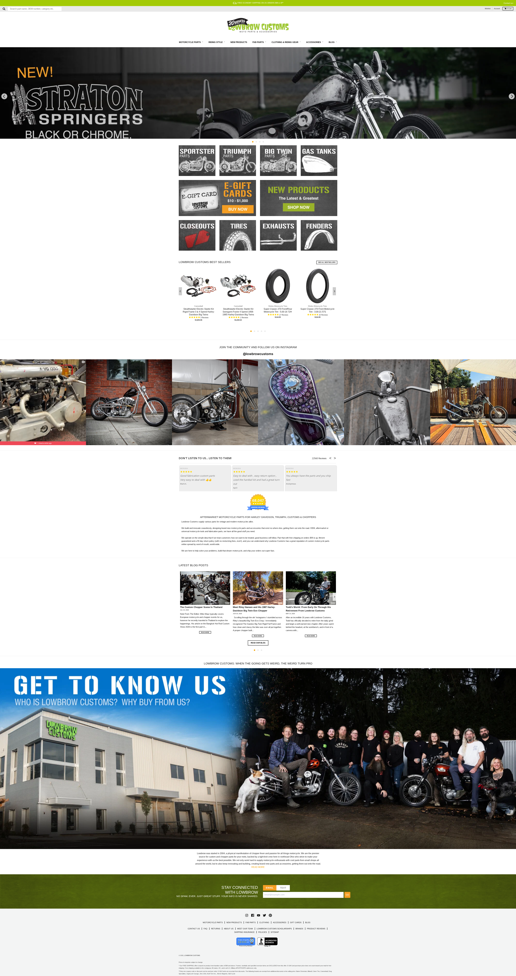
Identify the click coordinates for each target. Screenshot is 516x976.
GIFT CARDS (295, 922)
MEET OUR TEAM (245, 929)
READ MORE (258, 867)
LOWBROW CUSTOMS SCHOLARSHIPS (274, 929)
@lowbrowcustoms (258, 354)
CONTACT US (194, 929)
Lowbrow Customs (192, 955)
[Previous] (4, 96)
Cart (509, 9)
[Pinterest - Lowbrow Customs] (270, 915)
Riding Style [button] (216, 42)
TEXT (283, 887)
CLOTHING (264, 922)
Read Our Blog (258, 643)
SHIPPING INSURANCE (244, 932)
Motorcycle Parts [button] (190, 42)
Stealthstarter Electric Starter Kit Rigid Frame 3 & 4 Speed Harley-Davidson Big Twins (198, 312)
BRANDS (299, 929)
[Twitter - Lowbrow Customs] (264, 915)
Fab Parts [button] (258, 42)
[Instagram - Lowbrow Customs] (246, 915)
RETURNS (215, 929)
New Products (238, 42)
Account (497, 9)
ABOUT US (228, 929)
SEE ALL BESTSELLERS (326, 262)
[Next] (512, 96)
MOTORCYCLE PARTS (213, 922)
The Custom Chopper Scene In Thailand (201, 607)
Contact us (508, 3)
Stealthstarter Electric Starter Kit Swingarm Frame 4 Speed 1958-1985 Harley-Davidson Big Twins (238, 312)
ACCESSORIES (279, 922)
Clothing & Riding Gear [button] (285, 42)
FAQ (205, 929)
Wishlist (487, 9)
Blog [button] (332, 42)
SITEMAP (275, 932)
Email (269, 887)
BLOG (307, 922)
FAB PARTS (251, 922)
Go (347, 895)
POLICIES (262, 932)
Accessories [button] (313, 42)
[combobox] (35, 9)
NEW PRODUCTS (234, 922)
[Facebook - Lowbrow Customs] (252, 915)
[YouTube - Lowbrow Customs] (258, 915)
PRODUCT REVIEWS (316, 929)
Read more (205, 632)
